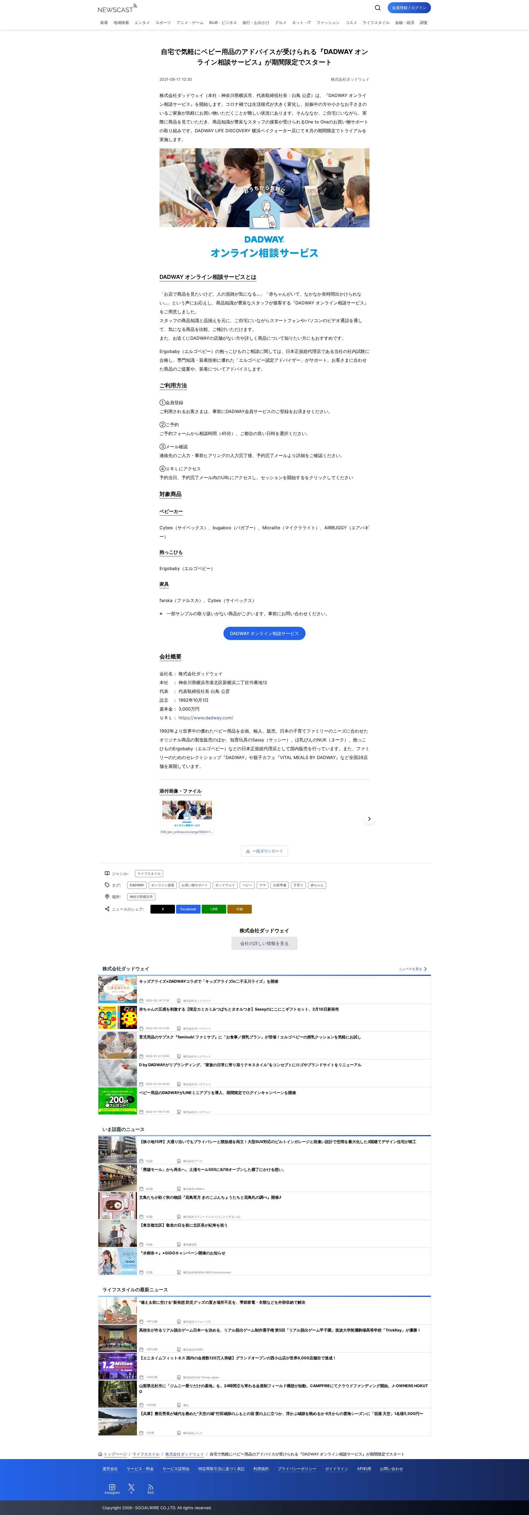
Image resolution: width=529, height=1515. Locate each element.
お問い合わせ (391, 1468)
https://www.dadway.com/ (206, 717)
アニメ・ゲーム (190, 22)
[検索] (377, 7)
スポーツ (163, 22)
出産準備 (279, 885)
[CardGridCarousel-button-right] (369, 818)
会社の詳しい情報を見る (264, 943)
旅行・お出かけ (255, 22)
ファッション (328, 22)
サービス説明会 (176, 1468)
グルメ (281, 22)
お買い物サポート (195, 885)
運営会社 (110, 1468)
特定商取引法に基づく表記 (221, 1468)
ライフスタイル (376, 22)
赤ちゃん (317, 885)
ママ (262, 885)
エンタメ (142, 22)
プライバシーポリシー (297, 1468)
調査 (424, 22)
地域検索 (121, 22)
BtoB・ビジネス (223, 22)
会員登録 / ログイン (409, 7)
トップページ (115, 1454)
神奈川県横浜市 (141, 897)
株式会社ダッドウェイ (350, 79)
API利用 (364, 1468)
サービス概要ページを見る (488, 1503)
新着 (104, 22)
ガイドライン (336, 1468)
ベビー (247, 885)
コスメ (351, 22)
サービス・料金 (140, 1468)
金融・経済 (404, 22)
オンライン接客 (162, 885)
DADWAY (137, 885)
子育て (298, 885)
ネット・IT (301, 22)
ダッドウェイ (225, 885)
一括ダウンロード (267, 851)
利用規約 (261, 1468)
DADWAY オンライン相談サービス (264, 633)
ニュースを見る (410, 969)
